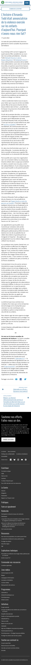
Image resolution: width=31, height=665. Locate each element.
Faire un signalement (8, 506)
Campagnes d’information (7, 577)
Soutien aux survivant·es (9, 640)
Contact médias (5, 582)
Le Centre (3, 451)
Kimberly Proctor (20, 60)
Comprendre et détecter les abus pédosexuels (12, 539)
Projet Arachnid (9, 366)
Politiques (4, 502)
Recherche (4, 511)
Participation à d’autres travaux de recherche (12, 514)
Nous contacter (11, 451)
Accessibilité (4, 456)
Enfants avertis (5, 599)
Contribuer (5, 468)
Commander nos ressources (10, 562)
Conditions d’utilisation (22, 454)
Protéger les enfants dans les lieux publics (11, 635)
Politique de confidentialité (7, 454)
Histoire (3, 490)
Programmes (5, 589)
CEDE (2, 473)
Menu (26, 3)
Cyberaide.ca (19, 358)
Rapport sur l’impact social (7, 498)
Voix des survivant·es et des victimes (10, 648)
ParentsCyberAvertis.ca (7, 630)
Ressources (5, 533)
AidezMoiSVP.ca (5, 618)
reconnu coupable (9, 124)
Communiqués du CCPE (7, 573)
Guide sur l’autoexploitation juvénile (10, 616)
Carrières (3, 478)
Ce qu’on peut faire (6, 643)
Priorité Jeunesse (5, 597)
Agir (2, 546)
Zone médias (5, 569)
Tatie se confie (4, 621)
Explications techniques (9, 550)
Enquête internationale (7, 614)
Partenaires (4, 495)
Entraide (3, 650)
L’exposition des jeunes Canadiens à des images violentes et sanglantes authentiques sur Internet (15, 519)
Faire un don (8, 439)
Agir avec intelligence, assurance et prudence (12, 628)
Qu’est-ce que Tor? (5, 558)
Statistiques (4, 516)
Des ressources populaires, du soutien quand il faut (13, 536)
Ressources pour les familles (8, 645)
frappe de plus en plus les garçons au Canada (14, 202)
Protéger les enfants (6, 541)
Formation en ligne (6, 471)
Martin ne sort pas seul (7, 623)
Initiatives (4, 604)
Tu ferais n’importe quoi (7, 481)
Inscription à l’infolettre (7, 580)
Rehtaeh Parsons (10, 58)
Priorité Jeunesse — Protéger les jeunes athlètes (13, 633)
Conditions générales (6, 565)
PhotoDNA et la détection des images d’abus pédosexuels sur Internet (15, 554)
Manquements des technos (8, 585)
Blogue (3, 575)
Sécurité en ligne (5, 543)
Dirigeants (3, 493)
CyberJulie (3, 626)
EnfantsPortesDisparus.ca (7, 595)
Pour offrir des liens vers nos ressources (11, 483)
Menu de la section (16, 9)
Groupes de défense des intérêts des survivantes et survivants (13, 610)
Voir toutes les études (6, 529)
